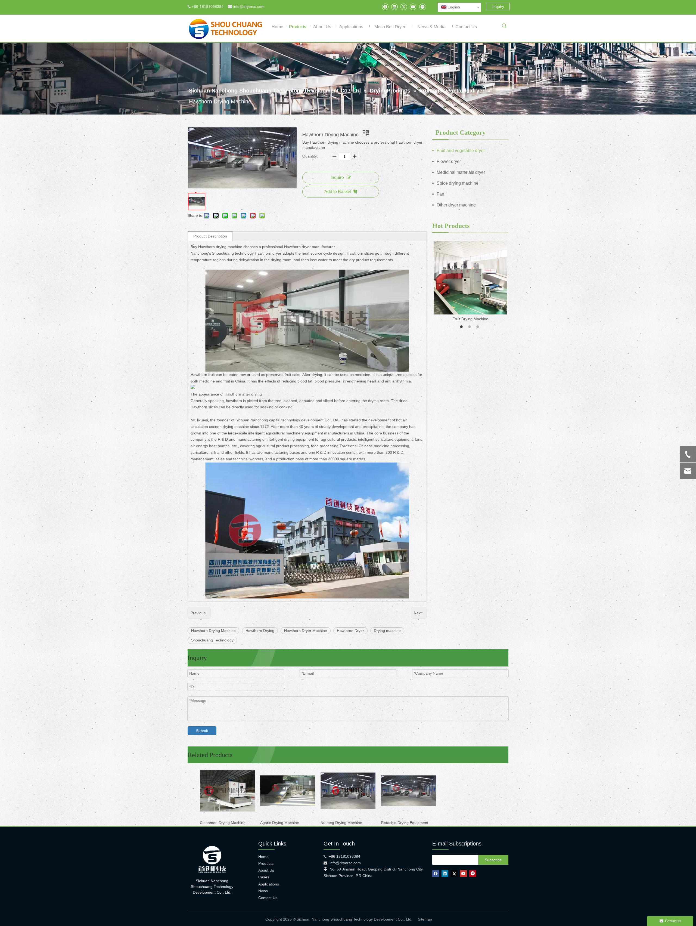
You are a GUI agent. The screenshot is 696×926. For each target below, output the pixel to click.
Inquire (337, 177)
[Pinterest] (422, 6)
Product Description (210, 236)
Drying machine (387, 630)
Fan (440, 194)
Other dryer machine (456, 205)
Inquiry (498, 6)
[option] (470, 281)
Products (266, 863)
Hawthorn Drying (260, 630)
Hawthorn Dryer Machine (305, 630)
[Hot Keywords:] (504, 26)
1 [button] (462, 326)
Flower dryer (449, 161)
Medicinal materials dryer (461, 172)
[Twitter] (403, 6)
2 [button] (470, 326)
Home (263, 856)
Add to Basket (337, 191)
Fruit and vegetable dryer (461, 150)
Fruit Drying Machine (470, 319)
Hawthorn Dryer (350, 630)
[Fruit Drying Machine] (470, 277)
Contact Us (267, 898)
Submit (202, 731)
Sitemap (425, 919)
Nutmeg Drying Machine (341, 822)
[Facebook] (385, 6)
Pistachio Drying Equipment (404, 822)
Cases (263, 877)
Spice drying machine (457, 183)
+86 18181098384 (344, 856)
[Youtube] (412, 6)
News (263, 891)
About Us (266, 870)
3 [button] (478, 326)
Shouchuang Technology (212, 640)
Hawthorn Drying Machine (213, 630)
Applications (268, 884)
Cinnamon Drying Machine (223, 822)
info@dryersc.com (249, 6)
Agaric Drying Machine (279, 822)
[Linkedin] (394, 6)
